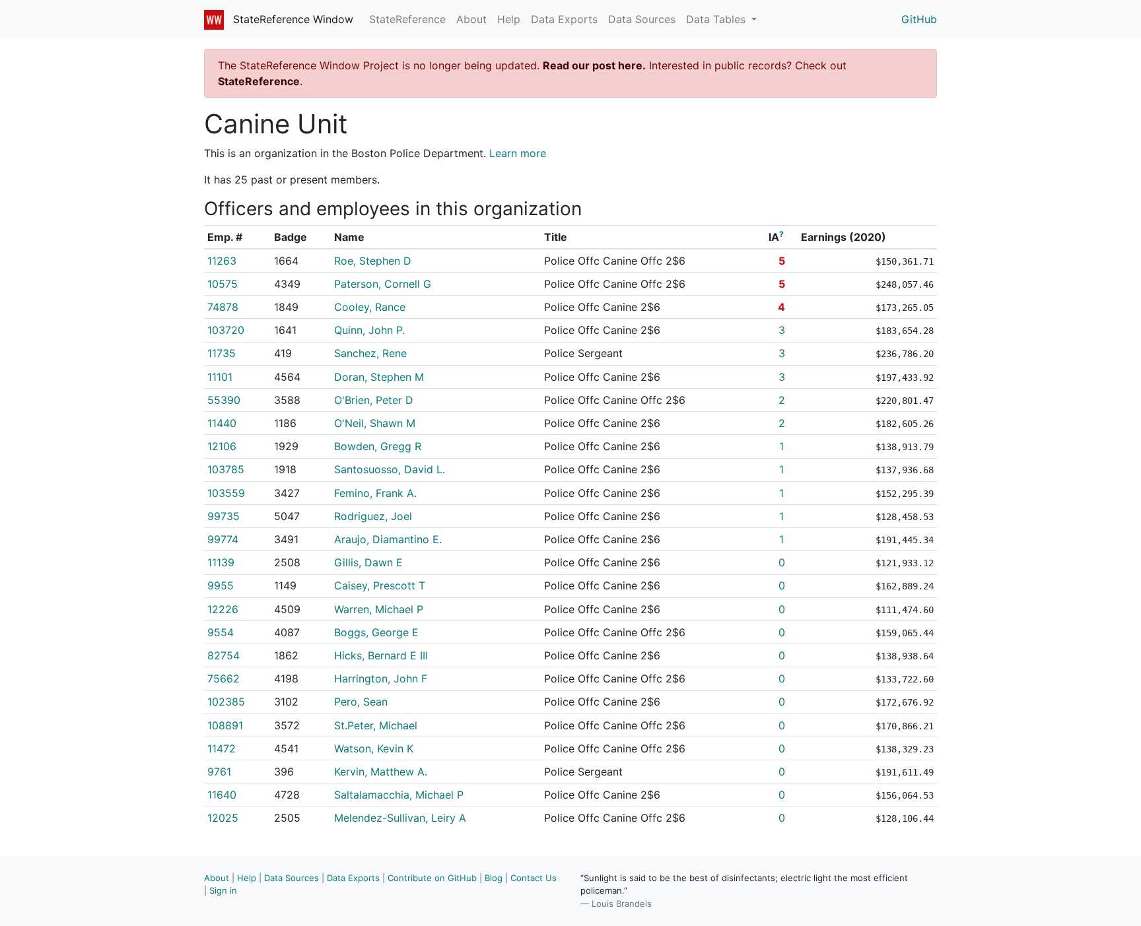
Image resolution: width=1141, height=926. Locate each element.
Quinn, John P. (369, 330)
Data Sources (641, 19)
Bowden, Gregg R (377, 446)
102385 (226, 701)
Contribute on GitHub (432, 878)
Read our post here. (594, 65)
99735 (223, 516)
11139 (220, 562)
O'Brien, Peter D (373, 400)
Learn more (517, 153)
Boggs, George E (376, 632)
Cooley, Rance (369, 307)
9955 (220, 585)
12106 (221, 446)
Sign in (223, 890)
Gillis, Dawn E (368, 562)
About (471, 19)
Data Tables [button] (717, 19)
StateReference (407, 19)
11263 (221, 260)
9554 (220, 632)
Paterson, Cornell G (382, 283)
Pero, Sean (361, 701)
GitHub (919, 19)
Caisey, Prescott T (379, 585)
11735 (221, 353)
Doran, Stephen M (379, 376)
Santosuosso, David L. (389, 469)
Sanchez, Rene (370, 353)
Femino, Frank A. (375, 493)
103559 (226, 493)
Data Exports (564, 19)
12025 (222, 817)
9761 (219, 771)
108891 (225, 725)
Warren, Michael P (378, 609)
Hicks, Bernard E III (381, 655)
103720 (225, 330)
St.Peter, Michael (375, 725)
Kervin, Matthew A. (380, 771)
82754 (223, 655)
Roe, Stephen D (372, 260)
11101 (219, 376)
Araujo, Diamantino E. (388, 539)
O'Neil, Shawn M (374, 423)
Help (508, 19)
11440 (221, 423)
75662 (223, 678)
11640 (221, 794)
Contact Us (533, 878)
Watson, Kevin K (373, 748)
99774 (222, 539)
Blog (493, 878)
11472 (221, 748)
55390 (223, 400)
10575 (222, 283)
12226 (222, 609)
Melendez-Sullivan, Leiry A (400, 817)
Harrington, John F (380, 678)
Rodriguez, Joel (373, 516)
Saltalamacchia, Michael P (399, 794)
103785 (225, 469)
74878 (222, 307)
